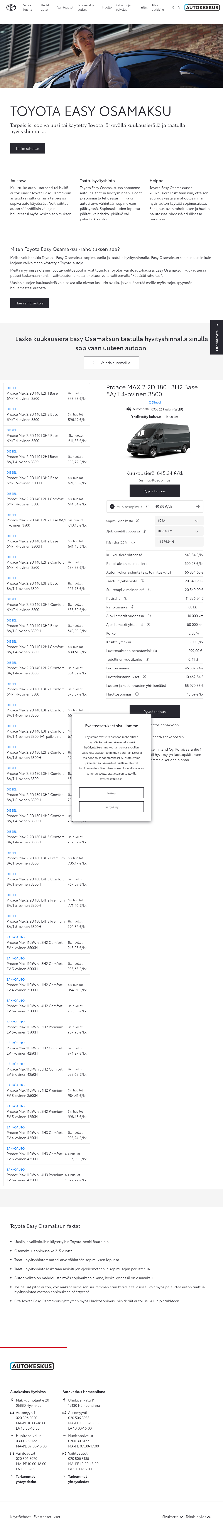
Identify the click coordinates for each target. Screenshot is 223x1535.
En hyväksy (111, 807)
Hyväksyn (111, 793)
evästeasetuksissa (111, 778)
